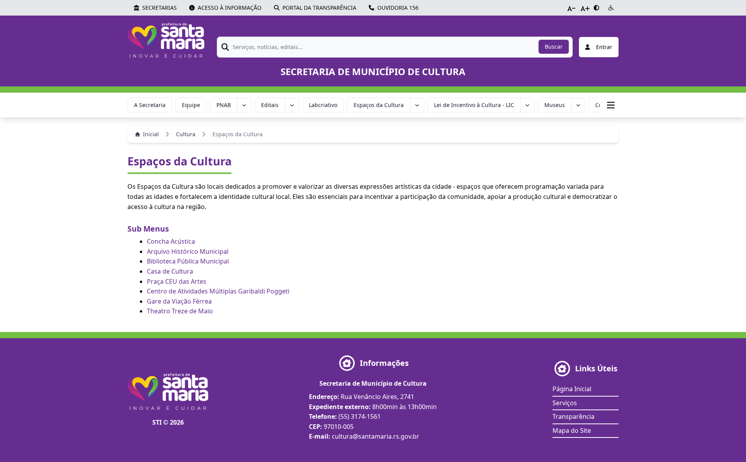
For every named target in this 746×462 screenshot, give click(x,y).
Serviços (565, 403)
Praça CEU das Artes (176, 281)
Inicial (151, 134)
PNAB (223, 105)
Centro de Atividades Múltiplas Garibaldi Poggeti (218, 291)
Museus (554, 105)
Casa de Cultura (170, 271)
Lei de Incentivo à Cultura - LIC (474, 105)
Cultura (185, 134)
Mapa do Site (572, 430)
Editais (270, 105)
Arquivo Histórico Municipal (187, 251)
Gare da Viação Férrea (179, 301)
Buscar (554, 46)
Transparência (573, 416)
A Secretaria (150, 105)
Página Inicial (572, 389)
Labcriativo (323, 105)
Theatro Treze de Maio (180, 311)
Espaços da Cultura (379, 105)
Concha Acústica (171, 241)
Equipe (191, 105)
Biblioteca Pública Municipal (188, 261)
